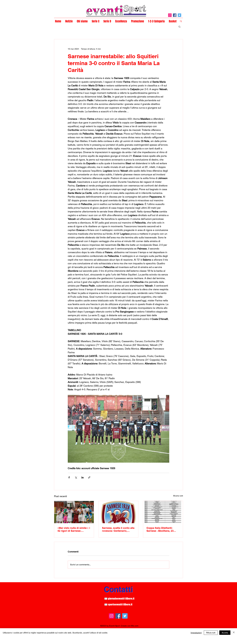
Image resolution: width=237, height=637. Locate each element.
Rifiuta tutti (210, 632)
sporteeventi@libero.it (120, 604)
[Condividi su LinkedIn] (82, 477)
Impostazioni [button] (196, 632)
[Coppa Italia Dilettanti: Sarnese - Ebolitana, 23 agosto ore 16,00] (163, 512)
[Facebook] (174, 15)
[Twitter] (179, 15)
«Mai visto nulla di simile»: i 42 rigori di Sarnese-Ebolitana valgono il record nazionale (73, 529)
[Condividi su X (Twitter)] (75, 477)
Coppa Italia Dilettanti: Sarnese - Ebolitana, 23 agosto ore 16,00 (159, 529)
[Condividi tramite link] (89, 477)
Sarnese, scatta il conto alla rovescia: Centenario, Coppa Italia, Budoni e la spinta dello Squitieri (118, 529)
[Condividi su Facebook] (69, 477)
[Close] (233, 632)
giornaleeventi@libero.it (121, 598)
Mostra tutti (178, 496)
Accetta (225, 632)
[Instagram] (170, 15)
